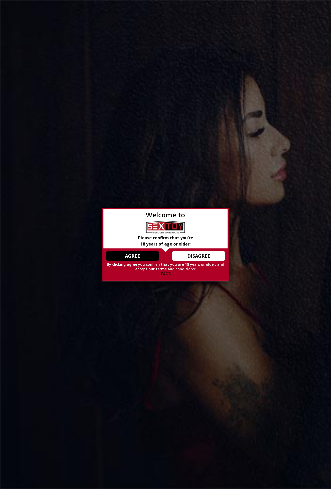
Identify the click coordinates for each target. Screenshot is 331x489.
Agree (132, 256)
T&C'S (165, 273)
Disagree (198, 256)
